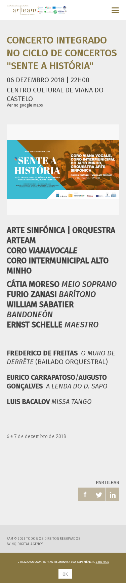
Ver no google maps (25, 105)
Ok (65, 574)
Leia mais (102, 561)
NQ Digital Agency (27, 544)
